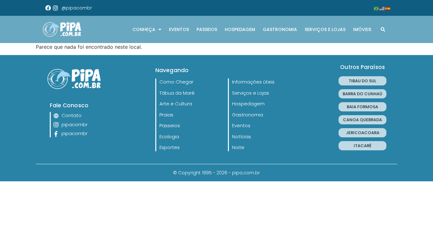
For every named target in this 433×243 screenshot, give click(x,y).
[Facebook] (48, 8)
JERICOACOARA (362, 133)
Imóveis (362, 29)
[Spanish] (388, 8)
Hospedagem (240, 29)
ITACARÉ (363, 146)
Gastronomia (280, 29)
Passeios (207, 29)
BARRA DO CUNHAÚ (362, 94)
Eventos (179, 29)
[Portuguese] (376, 8)
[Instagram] (55, 8)
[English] (382, 8)
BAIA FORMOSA (362, 107)
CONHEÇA (143, 29)
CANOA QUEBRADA (362, 120)
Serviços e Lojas (325, 29)
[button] (383, 29)
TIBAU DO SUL (362, 81)
